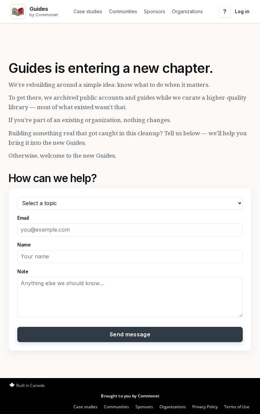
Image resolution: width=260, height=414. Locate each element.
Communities (123, 11)
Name (23, 245)
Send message (130, 334)
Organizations (187, 11)
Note (22, 271)
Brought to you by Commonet (130, 396)
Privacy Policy (205, 407)
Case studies (87, 11)
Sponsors (154, 11)
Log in (242, 11)
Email (23, 218)
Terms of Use (237, 407)
